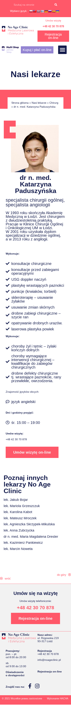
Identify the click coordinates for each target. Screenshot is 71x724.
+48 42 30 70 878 (53, 26)
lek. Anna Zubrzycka (19, 530)
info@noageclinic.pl (49, 659)
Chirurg (53, 102)
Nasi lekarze (39, 102)
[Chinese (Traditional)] (34, 11)
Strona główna (20, 102)
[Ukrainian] (57, 11)
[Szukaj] (56, 4)
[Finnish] (42, 11)
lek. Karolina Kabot (18, 512)
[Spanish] (53, 11)
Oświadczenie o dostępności (15, 674)
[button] (62, 50)
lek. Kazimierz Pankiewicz (23, 543)
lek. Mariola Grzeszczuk (22, 506)
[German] (46, 11)
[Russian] (49, 11)
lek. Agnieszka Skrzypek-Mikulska (29, 524)
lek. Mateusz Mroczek (20, 518)
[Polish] (31, 11)
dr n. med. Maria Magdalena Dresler (31, 536)
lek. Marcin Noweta (18, 549)
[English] (38, 11)
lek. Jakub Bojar (16, 500)
